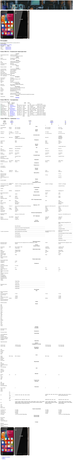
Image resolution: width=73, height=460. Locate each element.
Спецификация (5, 6)
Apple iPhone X (12, 108)
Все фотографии (3, 43)
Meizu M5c (12, 111)
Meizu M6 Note (12, 112)
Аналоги (3, 8)
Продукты (2, 44)
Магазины (4, 5)
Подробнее (17, 97)
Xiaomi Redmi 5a (12, 106)
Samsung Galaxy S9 (13, 110)
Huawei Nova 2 (12, 109)
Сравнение (4, 9)
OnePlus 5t (11, 105)
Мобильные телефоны (8, 44)
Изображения (4, 7)
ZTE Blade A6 (12, 113)
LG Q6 (11, 107)
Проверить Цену (8, 46)
